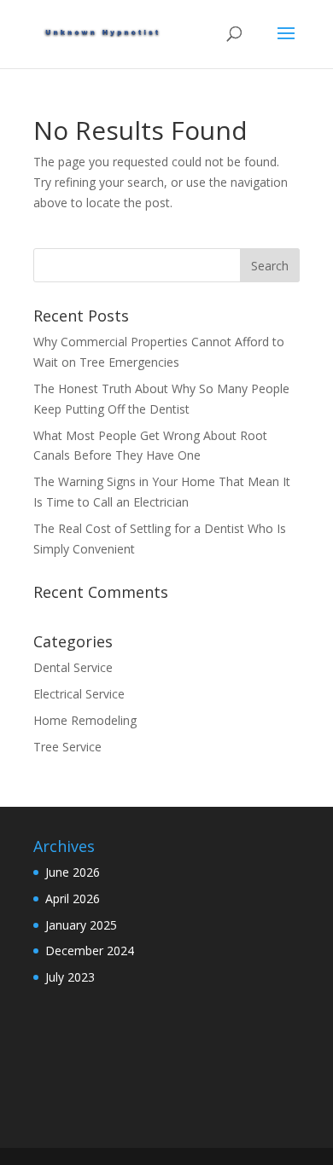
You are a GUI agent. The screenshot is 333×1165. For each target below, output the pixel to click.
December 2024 (89, 950)
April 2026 (72, 898)
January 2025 (81, 925)
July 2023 (70, 977)
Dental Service (73, 667)
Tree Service (67, 747)
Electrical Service (79, 694)
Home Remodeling (85, 720)
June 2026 (72, 872)
